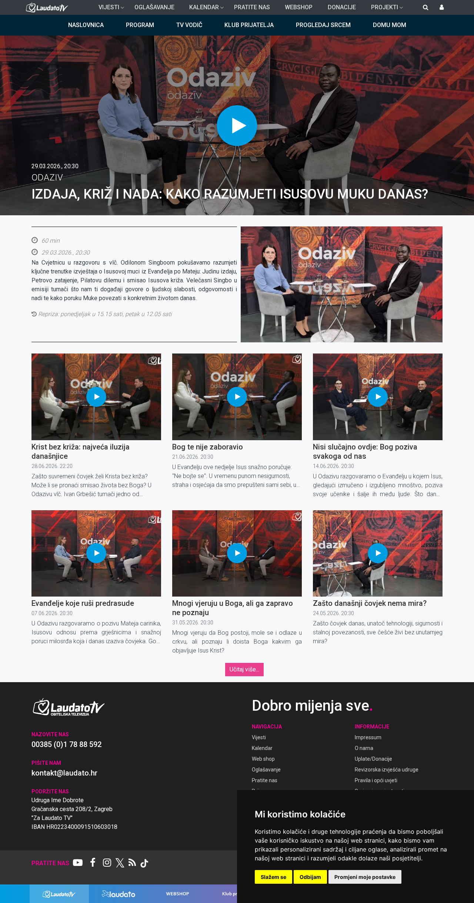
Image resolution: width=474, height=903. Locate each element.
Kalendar (201, 9)
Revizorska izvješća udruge (386, 770)
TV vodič (189, 25)
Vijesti (106, 9)
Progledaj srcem (323, 25)
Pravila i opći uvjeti (376, 780)
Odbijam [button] (310, 877)
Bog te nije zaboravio (207, 446)
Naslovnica (86, 25)
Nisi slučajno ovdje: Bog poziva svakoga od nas (365, 451)
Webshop (299, 7)
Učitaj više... (244, 669)
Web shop (263, 759)
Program (140, 25)
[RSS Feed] (132, 863)
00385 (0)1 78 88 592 (66, 744)
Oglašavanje (154, 7)
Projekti (381, 9)
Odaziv (47, 177)
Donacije (342, 7)
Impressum (368, 737)
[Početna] (48, 7)
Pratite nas (252, 7)
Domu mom (389, 25)
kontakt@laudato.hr (64, 772)
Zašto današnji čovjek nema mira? (370, 603)
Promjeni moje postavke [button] (364, 877)
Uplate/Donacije (373, 759)
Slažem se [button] (273, 877)
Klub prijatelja (249, 25)
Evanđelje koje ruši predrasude (82, 603)
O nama (364, 748)
